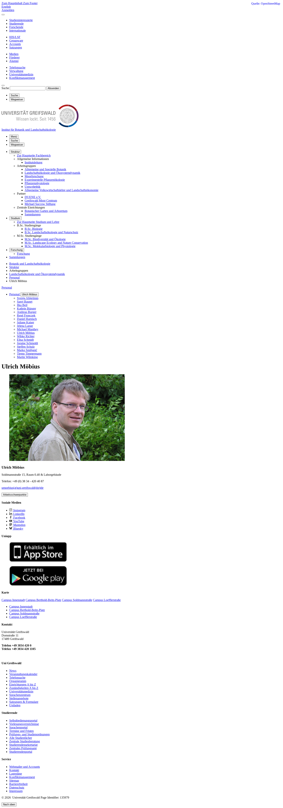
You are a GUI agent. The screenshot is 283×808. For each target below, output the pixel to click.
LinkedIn (18, 514)
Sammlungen (33, 214)
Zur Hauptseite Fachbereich (34, 155)
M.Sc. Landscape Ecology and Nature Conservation (56, 242)
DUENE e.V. (33, 197)
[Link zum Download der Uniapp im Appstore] (38, 561)
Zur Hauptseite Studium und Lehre (38, 222)
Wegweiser (17, 144)
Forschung (17, 250)
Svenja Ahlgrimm (27, 298)
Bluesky (18, 528)
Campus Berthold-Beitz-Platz (27, 610)
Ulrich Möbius (29, 294)
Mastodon (19, 525)
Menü (14, 136)
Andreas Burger (26, 312)
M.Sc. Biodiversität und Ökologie (45, 239)
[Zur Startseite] (40, 126)
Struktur (15, 151)
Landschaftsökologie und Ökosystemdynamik (52, 172)
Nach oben (9, 804)
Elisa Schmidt (25, 339)
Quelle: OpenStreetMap (265, 3)
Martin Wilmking (27, 357)
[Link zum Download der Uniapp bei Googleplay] (38, 584)
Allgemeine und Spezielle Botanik (45, 169)
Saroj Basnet (24, 301)
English (6, 6)
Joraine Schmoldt (27, 343)
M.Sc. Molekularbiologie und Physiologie (50, 246)
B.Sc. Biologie (34, 228)
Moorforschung (34, 176)
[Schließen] (3, 14)
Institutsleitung (33, 162)
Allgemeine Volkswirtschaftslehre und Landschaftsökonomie (61, 190)
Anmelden (8, 10)
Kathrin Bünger (26, 308)
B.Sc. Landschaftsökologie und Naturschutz (51, 232)
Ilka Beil (22, 305)
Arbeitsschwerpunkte (14, 494)
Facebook (19, 517)
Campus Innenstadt (21, 606)
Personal (7, 287)
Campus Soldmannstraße (24, 613)
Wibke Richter (25, 336)
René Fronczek (26, 315)
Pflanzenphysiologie (37, 183)
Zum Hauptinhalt (12, 3)
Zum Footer (30, 3)
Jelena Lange (25, 325)
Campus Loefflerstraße (23, 617)
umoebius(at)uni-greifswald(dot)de (23, 487)
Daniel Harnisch (27, 319)
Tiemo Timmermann (29, 353)
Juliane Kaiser (25, 322)
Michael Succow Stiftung (40, 204)
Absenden (53, 88)
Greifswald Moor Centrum (41, 200)
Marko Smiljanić (27, 350)
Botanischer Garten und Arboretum (46, 211)
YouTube (18, 521)
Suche (5, 88)
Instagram (19, 510)
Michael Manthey (27, 329)
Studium (15, 218)
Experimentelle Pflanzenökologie (45, 179)
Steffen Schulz (26, 346)
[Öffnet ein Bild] (67, 459)
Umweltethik (32, 186)
